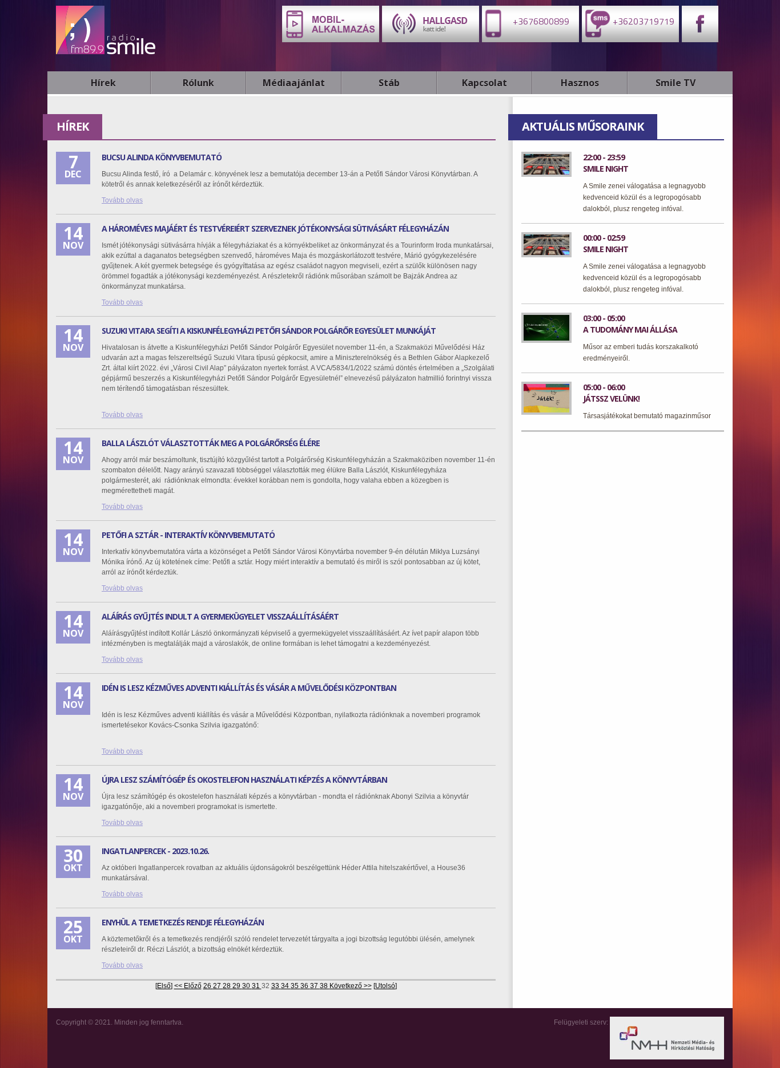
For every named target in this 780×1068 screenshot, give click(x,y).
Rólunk (198, 82)
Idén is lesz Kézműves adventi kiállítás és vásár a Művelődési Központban (249, 687)
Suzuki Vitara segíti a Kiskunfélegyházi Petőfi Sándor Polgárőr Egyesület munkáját (269, 330)
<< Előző (188, 986)
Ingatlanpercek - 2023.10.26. (155, 851)
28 (227, 986)
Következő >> (350, 986)
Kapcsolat (484, 82)
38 (324, 986)
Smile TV (675, 82)
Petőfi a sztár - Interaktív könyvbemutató (188, 534)
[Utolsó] (385, 986)
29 (237, 986)
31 (257, 986)
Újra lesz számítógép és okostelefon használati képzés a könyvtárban (244, 779)
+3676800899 (539, 21)
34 (286, 986)
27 (218, 986)
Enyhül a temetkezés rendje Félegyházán (183, 922)
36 (305, 986)
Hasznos (580, 82)
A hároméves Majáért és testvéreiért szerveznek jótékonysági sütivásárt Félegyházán (275, 228)
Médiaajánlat (294, 82)
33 (276, 986)
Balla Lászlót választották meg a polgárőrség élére (211, 443)
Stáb (389, 82)
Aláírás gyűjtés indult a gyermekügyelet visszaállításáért (220, 616)
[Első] (163, 986)
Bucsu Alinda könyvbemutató (162, 157)
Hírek (103, 82)
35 (295, 986)
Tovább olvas (122, 200)
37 (315, 986)
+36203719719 (642, 21)
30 (247, 986)
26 (208, 986)
